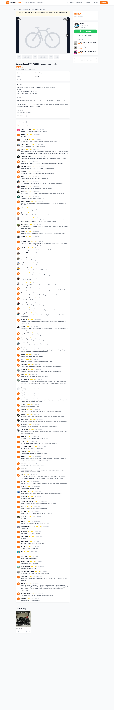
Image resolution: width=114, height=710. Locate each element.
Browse (72, 2)
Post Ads (103, 2)
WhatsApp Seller (86, 31)
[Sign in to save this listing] (67, 19)
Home (15, 9)
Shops (88, 2)
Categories (79, 2)
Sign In (96, 2)
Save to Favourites (86, 60)
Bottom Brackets (23, 9)
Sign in (19, 125)
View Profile (83, 27)
